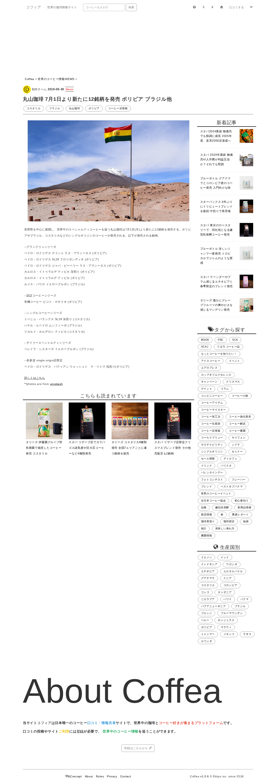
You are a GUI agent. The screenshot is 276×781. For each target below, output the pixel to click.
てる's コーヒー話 (228, 346)
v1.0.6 (204, 776)
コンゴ (205, 592)
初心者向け (242, 500)
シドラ (236, 444)
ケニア (227, 578)
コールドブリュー (212, 437)
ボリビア (94, 108)
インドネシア (209, 564)
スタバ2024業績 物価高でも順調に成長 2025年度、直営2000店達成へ (216, 136)
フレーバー (239, 479)
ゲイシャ (206, 388)
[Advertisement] (138, 45)
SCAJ (205, 346)
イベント (234, 360)
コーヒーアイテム (212, 402)
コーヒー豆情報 (118, 108)
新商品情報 (245, 507)
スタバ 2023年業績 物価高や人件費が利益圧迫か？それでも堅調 (216, 159)
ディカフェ (230, 458)
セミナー (237, 451)
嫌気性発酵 (222, 507)
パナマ (244, 599)
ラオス (247, 634)
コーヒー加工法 (210, 416)
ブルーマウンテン (232, 613)
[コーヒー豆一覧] (203, 7)
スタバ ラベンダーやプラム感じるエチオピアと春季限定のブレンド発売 (216, 281)
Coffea (29, 79)
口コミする (236, 7)
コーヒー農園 (237, 430)
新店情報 (206, 514)
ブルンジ (206, 613)
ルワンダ (206, 641)
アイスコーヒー (210, 360)
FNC (220, 339)
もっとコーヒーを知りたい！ (219, 353)
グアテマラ (208, 578)
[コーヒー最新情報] (212, 7)
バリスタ (226, 465)
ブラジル (54, 108)
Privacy (112, 776)
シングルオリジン (212, 451)
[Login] (221, 7)
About (89, 776)
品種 (203, 507)
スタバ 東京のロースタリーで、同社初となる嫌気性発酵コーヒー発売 (216, 230)
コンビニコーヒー (212, 395)
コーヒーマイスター (213, 409)
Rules (100, 776)
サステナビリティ (212, 444)
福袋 (246, 521)
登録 (80, 731)
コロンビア (230, 585)
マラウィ (226, 627)
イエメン (206, 557)
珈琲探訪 (229, 521)
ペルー (205, 620)
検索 (131, 7)
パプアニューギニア (213, 606)
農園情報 (206, 535)
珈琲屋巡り (208, 521)
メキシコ (229, 634)
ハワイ (227, 599)
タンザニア (225, 592)
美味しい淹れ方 (225, 528)
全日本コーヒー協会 (213, 500)
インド (225, 557)
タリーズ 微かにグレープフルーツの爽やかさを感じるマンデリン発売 (216, 305)
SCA (235, 339)
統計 (203, 528)
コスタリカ (34, 108)
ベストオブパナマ (232, 486)
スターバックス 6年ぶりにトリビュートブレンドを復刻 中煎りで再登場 (216, 206)
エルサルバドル (233, 571)
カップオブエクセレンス (216, 374)
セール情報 (208, 458)
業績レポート (240, 514)
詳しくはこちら (34, 377)
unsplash (56, 384)
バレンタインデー (212, 472)
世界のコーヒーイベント (216, 493)
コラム (225, 388)
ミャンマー (208, 634)
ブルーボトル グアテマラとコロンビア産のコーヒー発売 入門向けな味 (216, 183)
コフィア (33, 7)
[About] (194, 7)
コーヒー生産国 (210, 423)
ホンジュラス (226, 620)
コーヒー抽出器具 (240, 416)
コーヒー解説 (237, 423)
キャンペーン (209, 381)
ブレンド (206, 486)
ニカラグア (208, 599)
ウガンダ (231, 564)
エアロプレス (209, 367)
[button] (251, 7)
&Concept (75, 776)
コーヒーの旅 (240, 395)
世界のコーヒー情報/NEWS (56, 79)
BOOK (205, 339)
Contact (125, 776)
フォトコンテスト (212, 479)
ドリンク (206, 465)
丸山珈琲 (74, 108)
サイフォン (239, 437)
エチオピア (208, 571)
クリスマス (233, 381)
